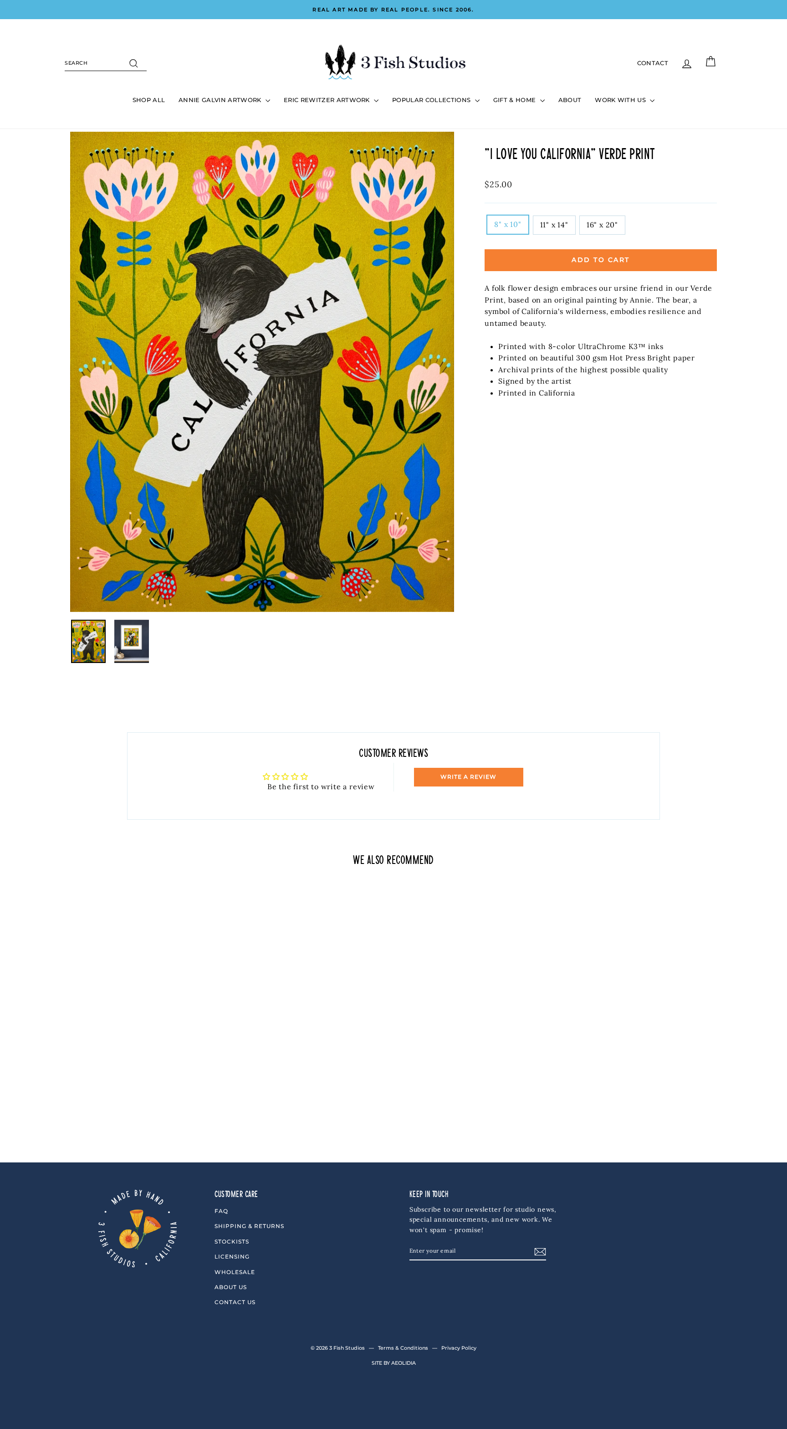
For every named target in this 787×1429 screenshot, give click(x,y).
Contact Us (235, 1302)
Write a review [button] (468, 776)
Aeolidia (403, 1363)
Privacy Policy (458, 1348)
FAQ (221, 1211)
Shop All (149, 99)
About (570, 99)
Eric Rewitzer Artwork (328, 99)
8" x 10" (507, 224)
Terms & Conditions (403, 1348)
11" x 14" (554, 224)
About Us (231, 1287)
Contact (652, 63)
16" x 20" (602, 224)
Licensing (232, 1256)
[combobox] (106, 63)
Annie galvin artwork (221, 99)
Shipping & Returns (249, 1226)
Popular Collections (432, 99)
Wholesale (235, 1272)
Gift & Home (515, 99)
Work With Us (621, 99)
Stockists (232, 1241)
